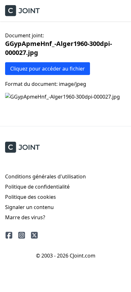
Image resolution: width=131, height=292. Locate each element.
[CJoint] (22, 147)
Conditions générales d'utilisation (45, 176)
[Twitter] (34, 235)
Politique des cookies (30, 196)
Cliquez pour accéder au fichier (47, 68)
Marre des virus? (25, 217)
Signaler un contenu (29, 207)
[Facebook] (9, 235)
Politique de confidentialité (37, 186)
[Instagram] (21, 235)
